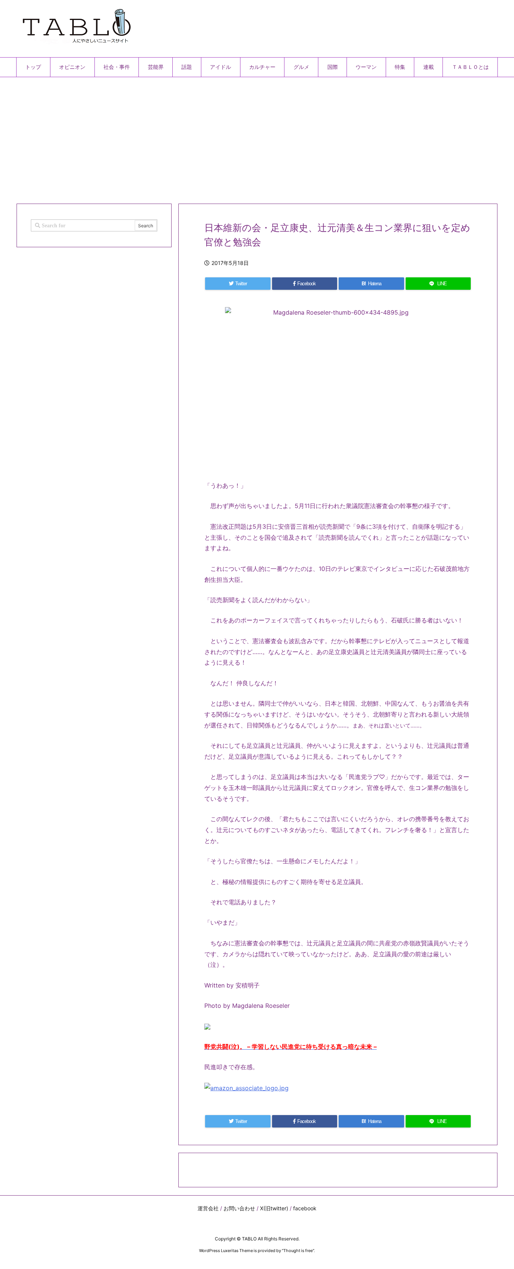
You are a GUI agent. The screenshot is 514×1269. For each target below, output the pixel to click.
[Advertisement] (242, 137)
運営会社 (208, 1208)
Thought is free (298, 1250)
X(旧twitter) (274, 1208)
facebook (304, 1208)
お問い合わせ (239, 1208)
